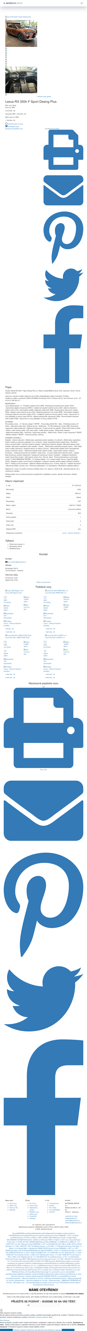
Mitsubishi (36, 1233)
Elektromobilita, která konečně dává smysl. (52, 1267)
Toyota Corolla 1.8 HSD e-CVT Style (31, 1255)
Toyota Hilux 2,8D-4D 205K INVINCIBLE (22, 1250)
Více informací (5, 1320)
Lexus (26, 1233)
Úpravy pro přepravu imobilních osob (22, 1263)
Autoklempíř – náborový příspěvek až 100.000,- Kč (33, 1280)
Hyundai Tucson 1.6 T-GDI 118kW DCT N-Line (59, 1255)
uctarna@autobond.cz (72, 1220)
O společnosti (53, 1203)
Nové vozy (13, 1203)
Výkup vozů (33, 1214)
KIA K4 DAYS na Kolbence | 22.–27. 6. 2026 (27, 1265)
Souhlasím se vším (6, 1330)
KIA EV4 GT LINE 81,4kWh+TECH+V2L (66, 1244)
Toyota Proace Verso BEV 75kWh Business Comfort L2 (26, 1259)
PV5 (11, 1235)
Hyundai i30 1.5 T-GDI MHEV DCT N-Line (38, 1257)
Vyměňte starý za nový (15, 124)
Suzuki (41, 1233)
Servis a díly (14, 1208)
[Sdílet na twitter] (63, 304)
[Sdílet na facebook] (63, 382)
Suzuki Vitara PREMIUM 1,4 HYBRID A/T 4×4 (55, 1242)
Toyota (56, 1233)
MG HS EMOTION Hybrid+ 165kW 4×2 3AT (28, 1240)
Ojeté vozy (13, 1205)
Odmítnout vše (32, 1330)
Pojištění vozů (34, 1212)
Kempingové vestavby (42, 1263)
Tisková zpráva (65, 1274)
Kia (53, 1233)
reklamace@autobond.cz (73, 1223)
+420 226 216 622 (71, 1216)
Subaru (30, 1233)
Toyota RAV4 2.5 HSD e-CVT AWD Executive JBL (41, 1261)
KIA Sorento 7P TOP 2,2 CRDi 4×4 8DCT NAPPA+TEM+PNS (35, 1238)
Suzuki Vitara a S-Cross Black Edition (28, 1272)
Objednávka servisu (33, 1209)
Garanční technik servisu (45, 1285)
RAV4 (15, 1235)
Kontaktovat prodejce (52, 129)
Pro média (52, 1208)
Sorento (68, 1233)
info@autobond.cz (71, 1218)
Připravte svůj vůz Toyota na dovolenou (55, 1265)
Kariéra (51, 1205)
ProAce (30, 1235)
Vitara (19, 1235)
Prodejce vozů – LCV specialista (25, 1282)
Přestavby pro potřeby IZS (58, 1263)
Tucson (23, 1235)
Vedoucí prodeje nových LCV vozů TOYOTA (50, 1282)
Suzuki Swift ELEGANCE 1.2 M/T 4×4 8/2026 (51, 1250)
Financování (33, 1205)
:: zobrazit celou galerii (43, 96)
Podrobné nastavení (20, 1330)
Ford (45, 1233)
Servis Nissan (45, 1274)
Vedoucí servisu (51, 1278)
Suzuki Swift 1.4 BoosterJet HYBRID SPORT (33, 1248)
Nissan (49, 1233)
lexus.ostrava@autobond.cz (16, 562)
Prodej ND (32, 1216)
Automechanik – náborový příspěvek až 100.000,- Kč (28, 1278)
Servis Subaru (55, 1274)
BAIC (19, 1233)
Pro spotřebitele (54, 1210)
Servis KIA (37, 1274)
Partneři (52, 1212)
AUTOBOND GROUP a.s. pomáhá (53, 1276)
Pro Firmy (32, 1203)
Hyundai (15, 1233)
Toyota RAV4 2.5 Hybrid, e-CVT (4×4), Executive (59, 1240)
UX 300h (45, 1235)
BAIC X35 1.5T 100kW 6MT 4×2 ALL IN (53, 1252)
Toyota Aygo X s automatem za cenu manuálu (55, 1272)
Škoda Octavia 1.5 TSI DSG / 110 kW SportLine (51, 1246)
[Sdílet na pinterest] (63, 264)
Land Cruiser (37, 1235)
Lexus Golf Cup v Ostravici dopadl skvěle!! (28, 1276)
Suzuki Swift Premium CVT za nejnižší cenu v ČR (39, 1270)
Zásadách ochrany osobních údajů (40, 1317)
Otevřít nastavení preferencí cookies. (43, 1231)
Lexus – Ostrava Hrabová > (71, 533)
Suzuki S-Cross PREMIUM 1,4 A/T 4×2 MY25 (37, 1244)
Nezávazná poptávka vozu (14, 129)
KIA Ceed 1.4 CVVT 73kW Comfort (28, 1252)
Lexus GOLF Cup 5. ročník (29, 1267)
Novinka (24, 1274)
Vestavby (32, 1218)
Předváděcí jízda (13, 126)
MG (22, 1233)
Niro (27, 1235)
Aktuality (12, 1210)
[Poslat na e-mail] (63, 210)
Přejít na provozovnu (44, 582)
